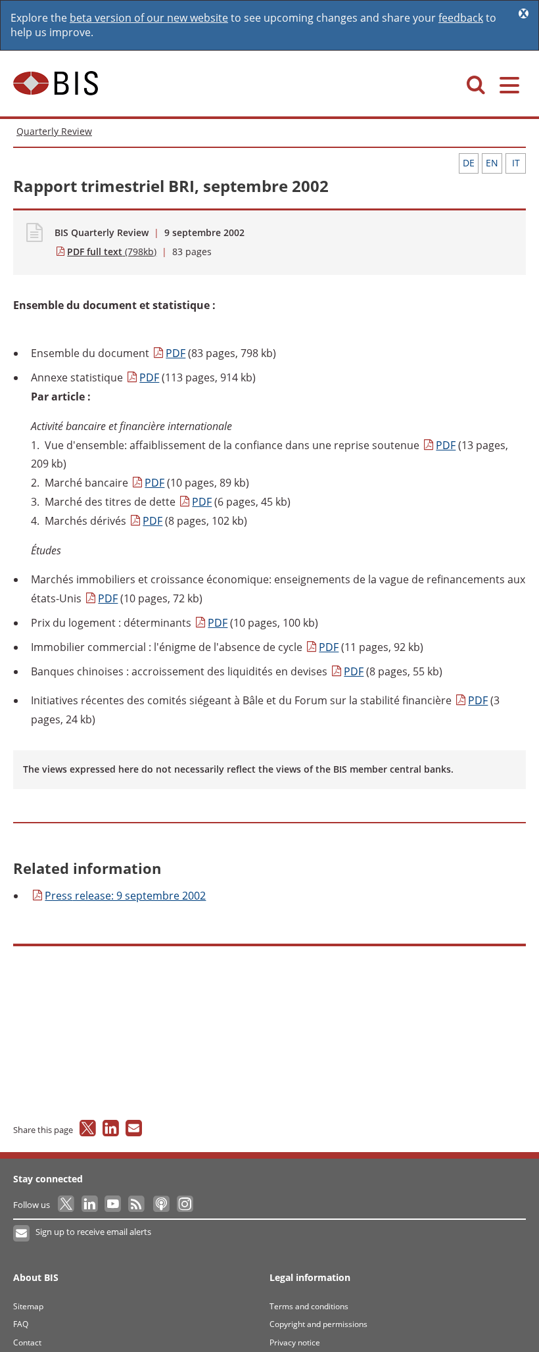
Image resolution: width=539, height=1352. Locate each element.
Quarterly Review (54, 131)
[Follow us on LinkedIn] (90, 1204)
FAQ (20, 1324)
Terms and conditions (309, 1306)
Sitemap (28, 1306)
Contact (27, 1342)
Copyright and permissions (318, 1324)
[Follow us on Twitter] (67, 1204)
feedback (460, 18)
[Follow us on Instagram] (184, 1204)
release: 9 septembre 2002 (125, 895)
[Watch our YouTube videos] (114, 1204)
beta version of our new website (149, 18)
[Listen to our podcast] (161, 1204)
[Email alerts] (22, 1233)
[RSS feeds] (137, 1204)
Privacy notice (295, 1342)
